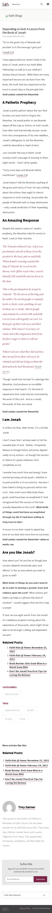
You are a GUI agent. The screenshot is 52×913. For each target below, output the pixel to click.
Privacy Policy (25, 908)
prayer (8, 719)
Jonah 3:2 (8, 52)
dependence (12, 710)
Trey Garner (7, 36)
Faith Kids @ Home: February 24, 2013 (27, 657)
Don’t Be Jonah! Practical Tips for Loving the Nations (28, 673)
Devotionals (12, 694)
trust (22, 719)
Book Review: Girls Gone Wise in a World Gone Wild (28, 665)
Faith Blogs (15, 16)
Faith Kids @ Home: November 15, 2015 (28, 649)
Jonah (30, 710)
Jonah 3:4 (22, 175)
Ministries (16, 4)
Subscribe (40, 879)
